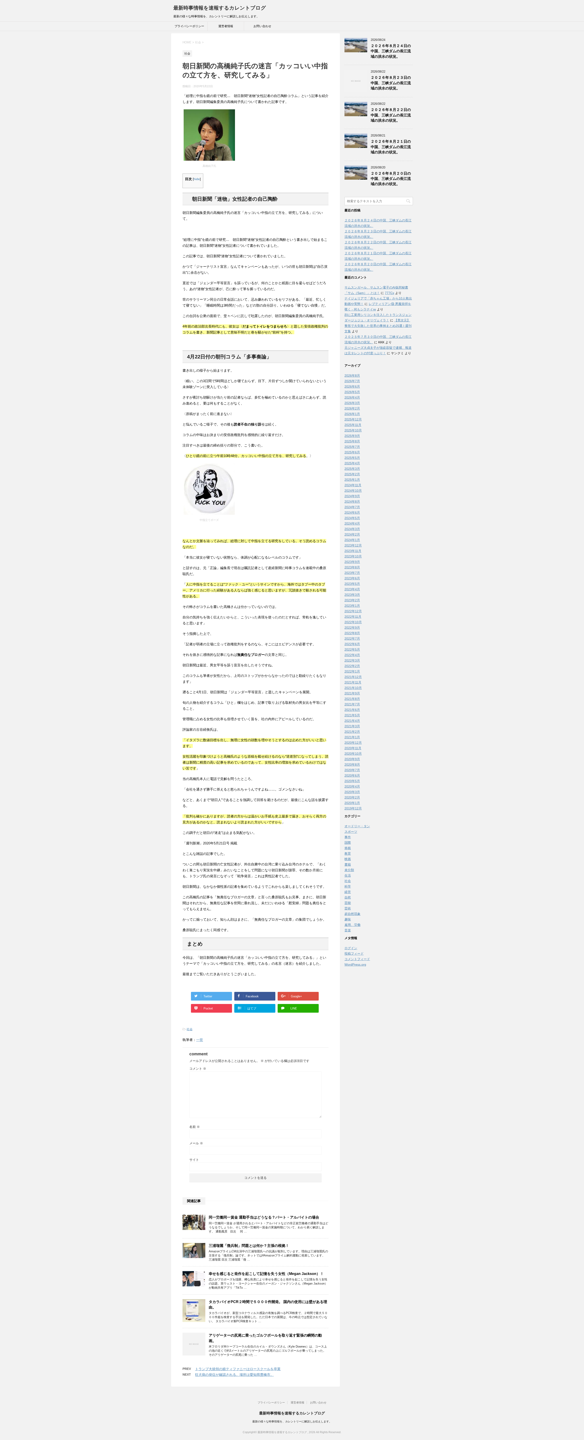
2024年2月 (352, 534)
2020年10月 (353, 753)
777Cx (389, 293)
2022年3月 (352, 660)
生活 (347, 875)
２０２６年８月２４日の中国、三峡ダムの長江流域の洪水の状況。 (391, 51)
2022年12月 (353, 611)
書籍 (347, 864)
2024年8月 (352, 501)
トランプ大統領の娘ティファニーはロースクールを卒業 (238, 1369)
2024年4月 (352, 523)
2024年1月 (352, 540)
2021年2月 (352, 731)
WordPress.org (355, 964)
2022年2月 (352, 666)
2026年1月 (352, 414)
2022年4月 (352, 655)
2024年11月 (352, 485)
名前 (194, 1127)
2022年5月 (352, 649)
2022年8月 (352, 633)
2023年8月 (352, 567)
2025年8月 (352, 441)
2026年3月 (352, 403)
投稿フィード (354, 953)
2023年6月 (352, 578)
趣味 (347, 919)
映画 (347, 859)
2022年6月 (352, 644)
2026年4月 (352, 397)
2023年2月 (352, 600)
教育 (347, 853)
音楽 (347, 930)
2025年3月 (352, 468)
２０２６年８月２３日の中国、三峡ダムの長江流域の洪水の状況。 (391, 83)
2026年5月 (352, 392)
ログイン (350, 948)
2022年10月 (353, 622)
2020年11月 (352, 748)
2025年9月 (352, 436)
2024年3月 (352, 529)
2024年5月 (352, 518)
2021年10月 (353, 688)
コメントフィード (357, 959)
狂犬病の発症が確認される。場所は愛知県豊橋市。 (234, 1375)
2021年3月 (352, 726)
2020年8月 (352, 764)
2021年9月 (352, 693)
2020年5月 (352, 781)
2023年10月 (353, 556)
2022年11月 (352, 616)
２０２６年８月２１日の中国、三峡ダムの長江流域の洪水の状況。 (391, 146)
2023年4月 (352, 589)
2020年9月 (352, 759)
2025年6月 (352, 452)
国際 (347, 842)
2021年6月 (352, 710)
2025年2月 (352, 474)
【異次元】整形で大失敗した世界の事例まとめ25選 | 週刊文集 (378, 325)
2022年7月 (352, 638)
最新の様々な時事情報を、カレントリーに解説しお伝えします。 (292, 1421)
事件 (347, 837)
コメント (197, 1068)
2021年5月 (352, 715)
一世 (199, 1040)
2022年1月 (352, 671)
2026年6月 (352, 386)
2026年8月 (352, 375)
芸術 (347, 908)
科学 (347, 886)
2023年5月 (352, 584)
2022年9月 (352, 627)
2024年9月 (352, 496)
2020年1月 (352, 803)
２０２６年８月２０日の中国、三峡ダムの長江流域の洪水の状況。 (391, 178)
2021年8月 (352, 699)
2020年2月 (352, 797)
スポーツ (350, 831)
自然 (347, 897)
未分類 (349, 870)
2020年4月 (352, 786)
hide (197, 179)
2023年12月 (353, 545)
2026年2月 (352, 408)
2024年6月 (352, 512)
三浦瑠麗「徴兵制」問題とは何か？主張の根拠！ (249, 1246)
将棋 (347, 848)
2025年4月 (352, 463)
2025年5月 (352, 458)
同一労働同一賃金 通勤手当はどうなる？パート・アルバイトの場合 (264, 1217)
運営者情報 (225, 26)
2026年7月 (352, 381)
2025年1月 (352, 479)
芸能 (347, 903)
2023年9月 (352, 562)
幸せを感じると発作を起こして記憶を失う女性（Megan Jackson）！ (266, 1274)
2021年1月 (352, 737)
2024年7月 (352, 507)
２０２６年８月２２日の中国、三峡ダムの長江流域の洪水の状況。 (391, 115)
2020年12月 (353, 742)
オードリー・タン (357, 826)
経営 (347, 892)
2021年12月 (353, 677)
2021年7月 (352, 704)
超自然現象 (352, 914)
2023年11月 (352, 551)
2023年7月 (352, 573)
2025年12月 (353, 419)
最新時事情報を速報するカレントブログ (219, 8)
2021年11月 (352, 682)
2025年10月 (353, 430)
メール (196, 1143)
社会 (190, 1029)
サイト (194, 1159)
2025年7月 (352, 447)
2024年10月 (353, 490)
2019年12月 (353, 808)
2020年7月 (352, 770)
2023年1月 (352, 605)
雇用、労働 (352, 925)
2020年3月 (352, 792)
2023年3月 (352, 594)
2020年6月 (352, 775)
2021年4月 (352, 721)
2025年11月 (352, 425)
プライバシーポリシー (189, 26)
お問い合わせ (262, 26)
